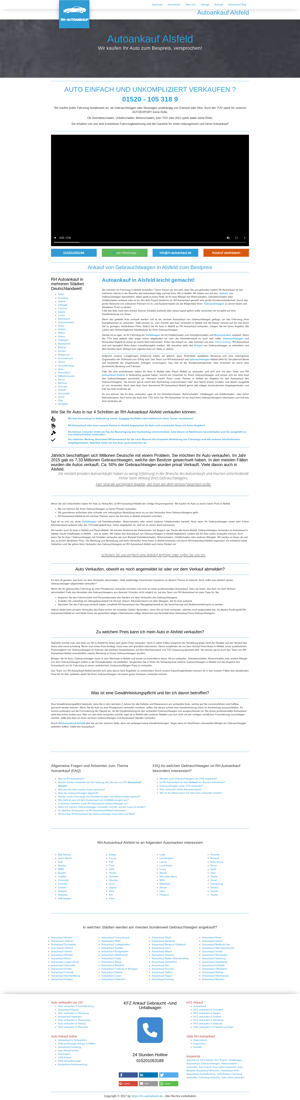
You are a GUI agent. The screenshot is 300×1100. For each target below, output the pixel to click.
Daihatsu (63, 894)
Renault (214, 858)
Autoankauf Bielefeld (112, 965)
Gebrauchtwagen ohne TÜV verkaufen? (181, 785)
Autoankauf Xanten (61, 951)
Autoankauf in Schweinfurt (72, 1040)
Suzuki (214, 891)
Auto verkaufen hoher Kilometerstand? (181, 789)
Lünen (61, 315)
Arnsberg (63, 298)
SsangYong (216, 883)
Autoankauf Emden (61, 968)
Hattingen (63, 340)
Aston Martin (65, 858)
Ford (111, 865)
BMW (61, 869)
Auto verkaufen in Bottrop (72, 1023)
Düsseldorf (64, 372)
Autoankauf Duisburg (69, 1047)
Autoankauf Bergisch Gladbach (169, 944)
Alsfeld (61, 301)
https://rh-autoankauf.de (147, 1096)
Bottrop (62, 347)
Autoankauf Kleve (211, 937)
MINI (162, 880)
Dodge (112, 854)
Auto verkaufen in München (73, 1027)
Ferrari (112, 858)
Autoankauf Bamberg (163, 941)
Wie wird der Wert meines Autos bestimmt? (81, 789)
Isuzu (112, 883)
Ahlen (61, 294)
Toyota (214, 894)
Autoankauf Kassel (68, 1009)
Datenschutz (200, 1040)
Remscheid (64, 343)
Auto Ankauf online (68, 1050)
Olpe (60, 400)
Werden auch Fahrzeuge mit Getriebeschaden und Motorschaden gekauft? (99, 796)
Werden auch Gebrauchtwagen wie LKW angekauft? (188, 778)
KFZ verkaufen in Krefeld (207, 1016)
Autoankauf (174, 4)
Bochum (62, 383)
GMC (112, 869)
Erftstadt (62, 305)
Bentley (62, 865)
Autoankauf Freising (163, 979)
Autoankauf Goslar (212, 951)
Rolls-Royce (217, 861)
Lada (162, 854)
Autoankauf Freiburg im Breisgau (119, 968)
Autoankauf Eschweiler (63, 944)
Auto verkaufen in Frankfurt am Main (213, 1027)
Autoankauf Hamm (212, 941)
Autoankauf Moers (61, 958)
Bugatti (62, 872)
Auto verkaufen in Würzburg (73, 1013)
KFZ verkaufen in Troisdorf (208, 1009)
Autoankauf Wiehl (161, 937)
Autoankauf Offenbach (214, 968)
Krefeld (62, 390)
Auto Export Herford (62, 948)
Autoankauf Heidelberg (214, 961)
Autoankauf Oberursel (63, 965)
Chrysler (62, 883)
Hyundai (113, 880)
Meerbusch (64, 318)
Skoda (213, 876)
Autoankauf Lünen (111, 975)
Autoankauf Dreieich (163, 954)
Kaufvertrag (144, 431)
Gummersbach (66, 322)
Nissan (163, 887)
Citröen (62, 887)
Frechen (62, 308)
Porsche (214, 854)
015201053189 (73, 252)
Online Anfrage (223, 342)
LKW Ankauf (64, 1057)
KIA (111, 894)
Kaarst (61, 311)
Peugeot (164, 894)
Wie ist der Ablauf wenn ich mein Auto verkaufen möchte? (191, 792)
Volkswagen (64, 898)
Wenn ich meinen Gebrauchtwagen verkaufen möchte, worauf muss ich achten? (102, 807)
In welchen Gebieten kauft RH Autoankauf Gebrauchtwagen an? (93, 803)
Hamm (61, 336)
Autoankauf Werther (62, 954)
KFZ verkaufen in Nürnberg (208, 1020)
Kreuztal (62, 386)
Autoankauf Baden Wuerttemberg (170, 958)
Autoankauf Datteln (111, 972)
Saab (213, 869)
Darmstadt (63, 393)
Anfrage (205, 4)
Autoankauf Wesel (111, 961)
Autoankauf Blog (237, 4)
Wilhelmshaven (66, 376)
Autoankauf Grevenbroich (115, 937)
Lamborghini (166, 858)
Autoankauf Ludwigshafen (115, 944)
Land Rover (166, 865)
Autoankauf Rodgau (62, 979)
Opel (162, 891)
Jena (60, 369)
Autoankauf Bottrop (212, 972)
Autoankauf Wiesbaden (215, 954)
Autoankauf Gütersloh (113, 979)
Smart (213, 880)
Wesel (61, 362)
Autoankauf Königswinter (115, 951)
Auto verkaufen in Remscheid (74, 1020)
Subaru (214, 887)
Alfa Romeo (64, 854)
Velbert (62, 329)
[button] (128, 1075)
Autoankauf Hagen (162, 975)
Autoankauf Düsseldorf (164, 961)
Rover (213, 865)
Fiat (111, 861)
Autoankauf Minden (61, 937)
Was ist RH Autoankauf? (71, 778)
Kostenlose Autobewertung (72, 1064)
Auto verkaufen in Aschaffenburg (76, 1006)
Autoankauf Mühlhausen (114, 954)
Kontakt (219, 4)
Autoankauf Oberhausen (215, 975)
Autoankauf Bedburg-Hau (216, 944)
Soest (61, 325)
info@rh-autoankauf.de (175, 252)
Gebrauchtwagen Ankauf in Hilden (76, 1043)
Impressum (199, 1043)
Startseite (157, 4)
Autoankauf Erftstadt (213, 965)
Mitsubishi (165, 883)
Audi (60, 861)
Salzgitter (63, 403)
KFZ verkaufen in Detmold (207, 1023)
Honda (112, 872)
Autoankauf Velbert (162, 972)
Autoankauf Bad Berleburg (65, 975)
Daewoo (62, 891)
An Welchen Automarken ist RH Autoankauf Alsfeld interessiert (92, 810)
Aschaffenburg (66, 365)
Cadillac (62, 876)
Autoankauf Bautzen (213, 979)
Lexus (163, 869)
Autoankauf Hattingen (70, 1016)
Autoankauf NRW (110, 941)
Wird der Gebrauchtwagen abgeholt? (78, 793)
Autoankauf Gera (161, 948)
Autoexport (64, 1054)
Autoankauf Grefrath (62, 972)
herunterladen (211, 431)
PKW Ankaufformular (69, 1060)
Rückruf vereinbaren (226, 252)
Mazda (163, 872)
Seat (212, 872)
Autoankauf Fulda (111, 958)
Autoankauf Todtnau (62, 941)
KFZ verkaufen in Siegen (207, 1013)
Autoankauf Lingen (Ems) (65, 961)
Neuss (61, 379)
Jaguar (112, 887)
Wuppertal (63, 354)
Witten (61, 332)
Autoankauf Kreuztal (163, 968)
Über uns (190, 4)
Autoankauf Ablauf (162, 951)
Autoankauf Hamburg (214, 958)
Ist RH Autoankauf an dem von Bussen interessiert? (192, 782)
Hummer (113, 876)
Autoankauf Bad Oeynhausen (218, 948)
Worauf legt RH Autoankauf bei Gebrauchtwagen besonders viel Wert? (96, 813)
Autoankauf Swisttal (112, 948)
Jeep (111, 891)
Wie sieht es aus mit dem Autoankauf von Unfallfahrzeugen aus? (93, 800)
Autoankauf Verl (160, 965)
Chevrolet (63, 880)
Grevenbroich (65, 358)
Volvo (112, 898)
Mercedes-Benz (168, 876)
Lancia (163, 861)
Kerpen (62, 351)
